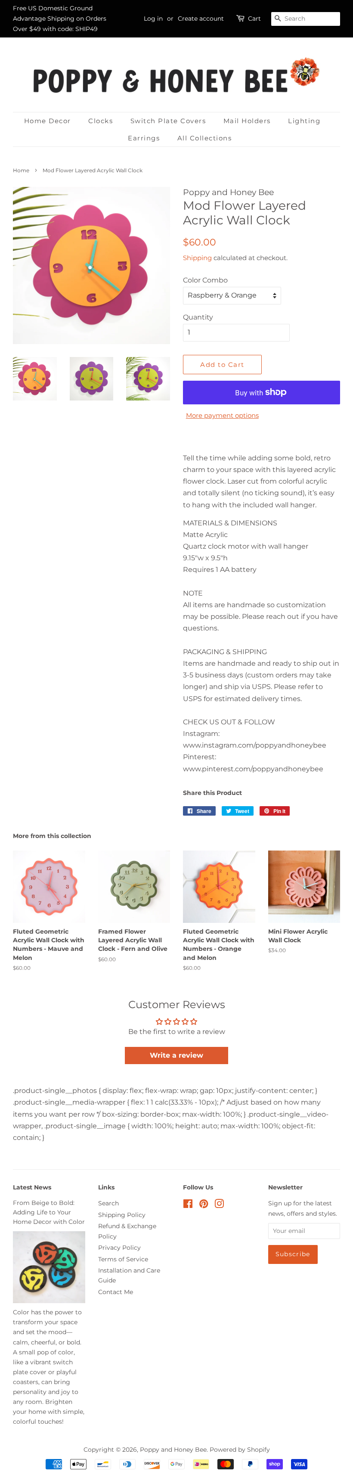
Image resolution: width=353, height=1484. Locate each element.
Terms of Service (123, 1259)
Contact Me (115, 1291)
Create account (201, 18)
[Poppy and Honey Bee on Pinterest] (203, 1205)
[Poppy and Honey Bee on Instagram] (219, 1205)
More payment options (222, 415)
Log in (153, 18)
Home (21, 170)
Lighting (304, 121)
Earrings (144, 138)
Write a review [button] (176, 1055)
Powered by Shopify (240, 1449)
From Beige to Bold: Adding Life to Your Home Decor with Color (49, 1212)
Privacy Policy (119, 1247)
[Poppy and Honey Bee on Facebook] (188, 1205)
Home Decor (47, 121)
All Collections (204, 138)
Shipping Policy (122, 1214)
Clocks (100, 121)
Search (108, 1203)
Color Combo (205, 280)
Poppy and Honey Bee (173, 1449)
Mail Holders (247, 121)
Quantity (198, 317)
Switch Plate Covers (168, 121)
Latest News (32, 1187)
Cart (254, 18)
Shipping (197, 258)
